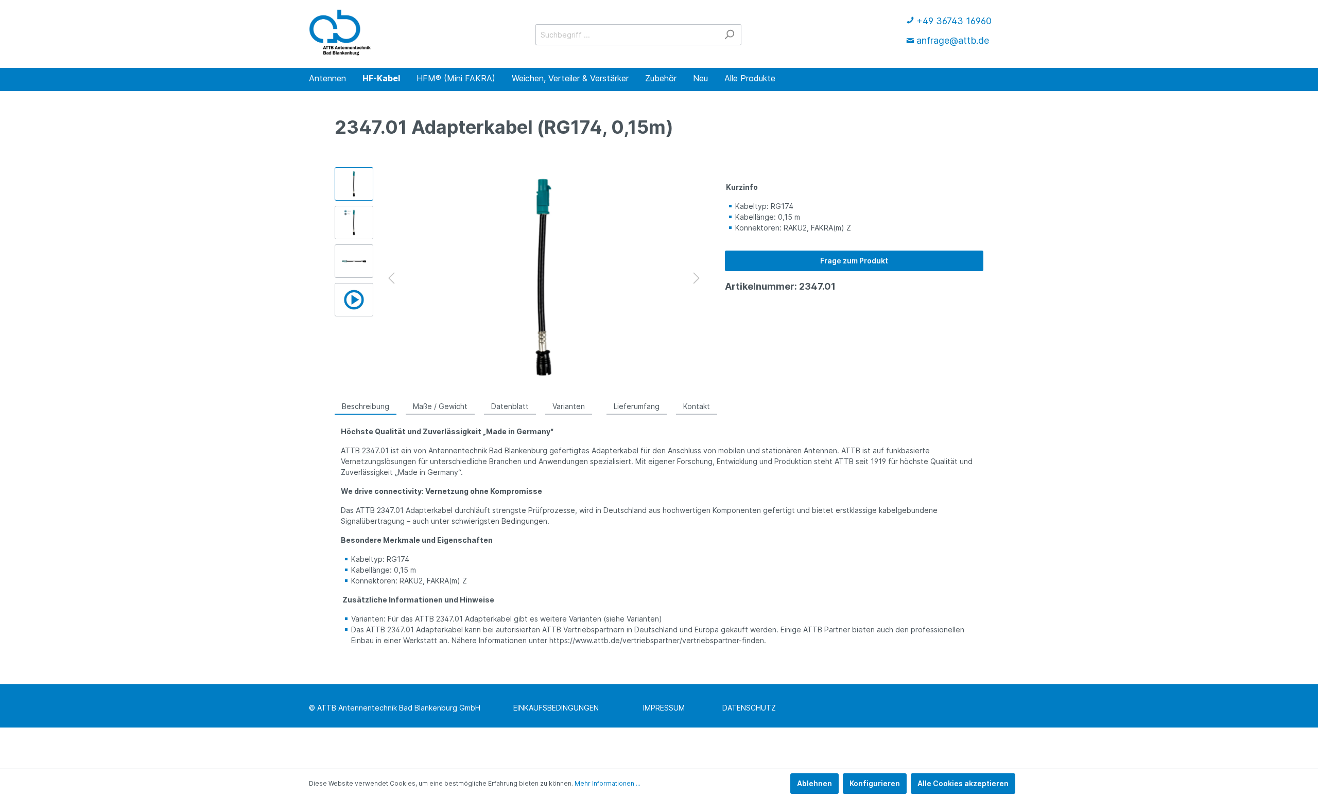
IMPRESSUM (664, 707)
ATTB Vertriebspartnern (583, 629)
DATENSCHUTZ (749, 707)
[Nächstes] (696, 278)
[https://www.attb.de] (340, 32)
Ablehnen (814, 783)
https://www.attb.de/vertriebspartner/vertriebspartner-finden (656, 640)
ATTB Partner (826, 629)
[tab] (365, 406)
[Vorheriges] (391, 278)
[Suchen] (729, 34)
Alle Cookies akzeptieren (963, 783)
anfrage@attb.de (952, 40)
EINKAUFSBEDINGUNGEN (556, 707)
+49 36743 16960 (954, 20)
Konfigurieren (874, 783)
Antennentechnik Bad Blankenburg (487, 450)
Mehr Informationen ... (607, 783)
